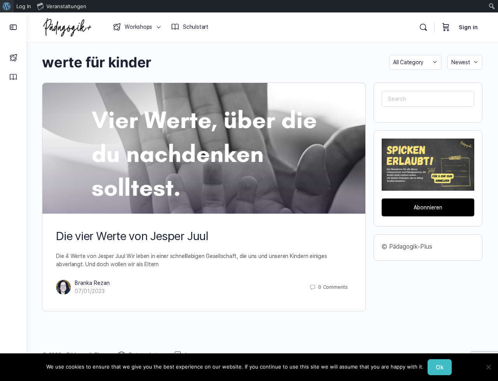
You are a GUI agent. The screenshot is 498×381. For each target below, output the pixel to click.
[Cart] (446, 27)
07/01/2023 (90, 291)
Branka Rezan (92, 283)
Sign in (468, 27)
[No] (488, 367)
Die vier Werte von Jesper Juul (132, 236)
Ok (440, 367)
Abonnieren (428, 207)
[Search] (423, 27)
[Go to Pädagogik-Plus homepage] (67, 26)
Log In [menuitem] (23, 6)
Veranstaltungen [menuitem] (66, 6)
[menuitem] (7, 6)
